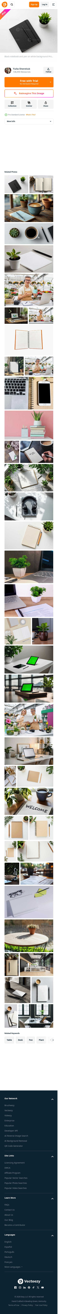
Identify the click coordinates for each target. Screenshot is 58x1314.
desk (20, 1267)
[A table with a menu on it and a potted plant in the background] (21, 1050)
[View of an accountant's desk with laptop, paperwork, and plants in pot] (29, 679)
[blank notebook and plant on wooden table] (29, 276)
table (9, 1267)
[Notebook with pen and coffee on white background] (15, 1217)
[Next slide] (46, 1267)
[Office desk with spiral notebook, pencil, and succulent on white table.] (16, 956)
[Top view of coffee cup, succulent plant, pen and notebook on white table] (29, 251)
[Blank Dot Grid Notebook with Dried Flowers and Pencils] (16, 202)
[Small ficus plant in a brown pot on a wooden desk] (15, 737)
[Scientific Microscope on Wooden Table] (12, 1027)
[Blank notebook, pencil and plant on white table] (22, 1004)
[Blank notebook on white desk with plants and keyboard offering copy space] (29, 556)
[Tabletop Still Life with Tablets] (29, 766)
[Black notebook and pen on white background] (16, 183)
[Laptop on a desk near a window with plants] (16, 333)
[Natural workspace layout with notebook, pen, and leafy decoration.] (16, 981)
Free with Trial (29, 82)
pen (31, 1267)
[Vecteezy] (4, 4)
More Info (11, 120)
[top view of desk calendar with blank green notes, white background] (29, 1078)
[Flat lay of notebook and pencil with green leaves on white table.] (35, 979)
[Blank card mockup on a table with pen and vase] (17, 1190)
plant (41, 1267)
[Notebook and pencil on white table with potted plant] (23, 904)
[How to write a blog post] (10, 882)
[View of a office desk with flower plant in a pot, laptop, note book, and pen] (29, 645)
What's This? (31, 114)
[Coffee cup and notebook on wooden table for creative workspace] (29, 225)
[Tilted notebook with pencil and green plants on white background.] (29, 614)
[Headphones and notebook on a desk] (29, 585)
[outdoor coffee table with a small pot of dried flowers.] (29, 1112)
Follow (48, 72)
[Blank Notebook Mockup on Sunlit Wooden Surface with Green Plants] (14, 401)
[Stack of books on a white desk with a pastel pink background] (29, 480)
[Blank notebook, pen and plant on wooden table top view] (12, 1140)
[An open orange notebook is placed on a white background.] (29, 375)
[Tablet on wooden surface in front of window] (29, 795)
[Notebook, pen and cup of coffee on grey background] (33, 1216)
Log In (44, 4)
